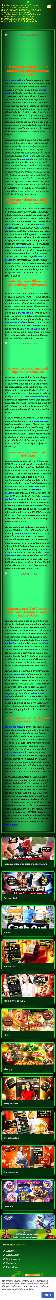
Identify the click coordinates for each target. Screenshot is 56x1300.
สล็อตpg (8, 1069)
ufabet (7, 1035)
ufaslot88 (8, 1206)
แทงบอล (7, 932)
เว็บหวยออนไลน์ (11, 1172)
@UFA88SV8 (11, 824)
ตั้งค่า (32, 1289)
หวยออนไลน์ (9, 966)
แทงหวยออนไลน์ (11, 1138)
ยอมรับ (47, 1294)
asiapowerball (11, 1103)
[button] (49, 6)
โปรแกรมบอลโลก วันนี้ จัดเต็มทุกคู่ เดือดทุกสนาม (26, 864)
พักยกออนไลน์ (10, 898)
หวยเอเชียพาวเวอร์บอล (14, 1000)
